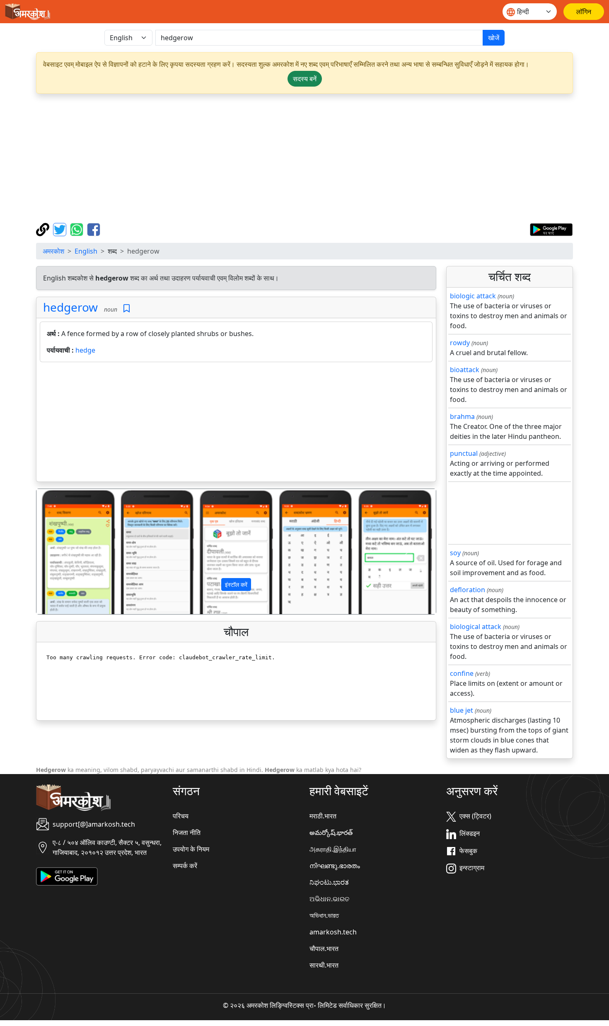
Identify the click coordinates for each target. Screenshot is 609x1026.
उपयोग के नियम (191, 849)
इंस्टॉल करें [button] (236, 584)
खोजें (493, 37)
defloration (467, 589)
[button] (66, 551)
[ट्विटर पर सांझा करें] (60, 228)
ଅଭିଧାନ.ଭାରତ (329, 898)
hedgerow (70, 307)
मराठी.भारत (322, 815)
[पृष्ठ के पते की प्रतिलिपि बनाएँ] (43, 228)
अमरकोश (53, 251)
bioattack (464, 369)
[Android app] (67, 876)
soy (455, 552)
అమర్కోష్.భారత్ (331, 832)
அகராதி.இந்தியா (332, 849)
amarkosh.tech (333, 931)
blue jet (461, 710)
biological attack (475, 626)
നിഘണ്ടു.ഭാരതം (334, 865)
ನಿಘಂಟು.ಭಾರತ (329, 882)
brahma (462, 416)
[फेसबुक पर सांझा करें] (93, 228)
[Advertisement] (304, 158)
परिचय (180, 815)
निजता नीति (187, 832)
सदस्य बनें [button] (305, 78)
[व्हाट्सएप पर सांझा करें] (77, 228)
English (86, 251)
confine (462, 673)
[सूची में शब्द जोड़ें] (126, 308)
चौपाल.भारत (323, 948)
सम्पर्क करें (185, 865)
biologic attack (473, 295)
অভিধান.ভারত (324, 915)
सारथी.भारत (323, 965)
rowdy (460, 342)
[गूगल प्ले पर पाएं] (551, 228)
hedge (85, 350)
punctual (464, 453)
